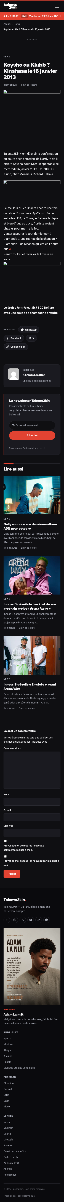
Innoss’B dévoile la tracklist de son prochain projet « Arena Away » (30, 606)
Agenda (8, 1168)
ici (10, 249)
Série (6, 1094)
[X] (23, 920)
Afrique (8, 1050)
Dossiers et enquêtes (15, 1151)
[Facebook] (7, 920)
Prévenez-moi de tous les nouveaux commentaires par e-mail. (24, 848)
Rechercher (10, 1174)
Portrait (8, 1089)
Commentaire (12, 748)
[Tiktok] (38, 920)
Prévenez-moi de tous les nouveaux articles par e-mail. (32, 863)
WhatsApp (31, 329)
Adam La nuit (13, 1014)
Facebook (16, 338)
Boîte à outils (11, 1157)
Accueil (7, 24)
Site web (8, 825)
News (17, 24)
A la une (8, 1056)
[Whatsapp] (46, 920)
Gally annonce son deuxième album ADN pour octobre (30, 526)
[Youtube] (30, 920)
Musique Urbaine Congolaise (19, 1067)
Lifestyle (8, 1139)
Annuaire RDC (11, 1163)
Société (8, 1145)
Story (6, 1100)
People (7, 1061)
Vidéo (7, 1106)
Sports (7, 1038)
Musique (8, 1044)
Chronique (9, 1083)
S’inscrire (32, 435)
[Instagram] (15, 920)
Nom (6, 794)
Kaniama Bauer (34, 375)
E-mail (7, 810)
